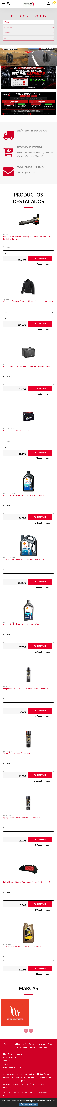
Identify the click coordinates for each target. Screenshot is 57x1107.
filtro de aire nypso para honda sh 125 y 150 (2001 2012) (27, 882)
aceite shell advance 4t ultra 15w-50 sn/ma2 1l (23, 624)
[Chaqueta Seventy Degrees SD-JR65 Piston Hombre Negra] (28, 287)
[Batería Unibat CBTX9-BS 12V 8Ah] (28, 417)
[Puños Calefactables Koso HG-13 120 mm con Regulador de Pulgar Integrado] (28, 223)
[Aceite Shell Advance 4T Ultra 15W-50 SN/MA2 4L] (28, 546)
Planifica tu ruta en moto (12, 1077)
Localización (22, 1044)
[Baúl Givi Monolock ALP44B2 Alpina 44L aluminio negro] (28, 353)
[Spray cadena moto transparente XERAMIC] (28, 804)
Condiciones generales (38, 1044)
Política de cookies (30, 1047)
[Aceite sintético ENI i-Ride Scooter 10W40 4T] (28, 933)
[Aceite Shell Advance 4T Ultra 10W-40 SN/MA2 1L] (28, 482)
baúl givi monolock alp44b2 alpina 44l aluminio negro (26, 366)
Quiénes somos (10, 1044)
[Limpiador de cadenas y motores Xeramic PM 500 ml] (28, 675)
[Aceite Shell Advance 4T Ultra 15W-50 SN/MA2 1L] (28, 611)
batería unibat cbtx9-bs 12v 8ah (17, 431)
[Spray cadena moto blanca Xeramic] (28, 740)
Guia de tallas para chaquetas (35, 1077)
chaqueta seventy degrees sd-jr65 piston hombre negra (28, 301)
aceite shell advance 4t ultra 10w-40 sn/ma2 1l (24, 495)
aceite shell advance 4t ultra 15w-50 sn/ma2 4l (24, 560)
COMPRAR (41, 259)
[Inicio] (28, 4)
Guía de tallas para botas (13, 1074)
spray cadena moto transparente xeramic (21, 818)
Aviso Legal (43, 1047)
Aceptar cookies (28, 1104)
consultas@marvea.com (12, 1067)
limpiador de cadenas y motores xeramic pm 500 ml (26, 689)
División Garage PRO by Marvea (36, 1074)
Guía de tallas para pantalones (34, 1081)
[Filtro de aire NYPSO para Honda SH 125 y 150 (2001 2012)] (28, 868)
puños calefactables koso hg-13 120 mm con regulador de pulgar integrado (27, 238)
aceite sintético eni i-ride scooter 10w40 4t (22, 947)
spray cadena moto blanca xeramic (18, 753)
